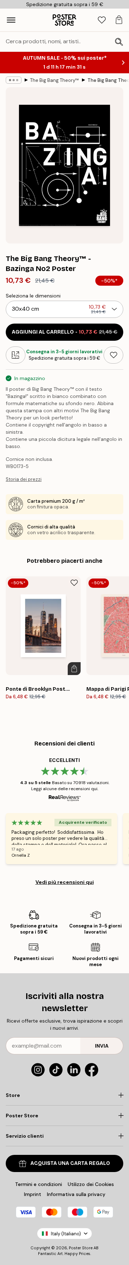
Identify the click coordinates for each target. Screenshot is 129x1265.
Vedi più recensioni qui (64, 882)
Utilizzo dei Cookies (91, 1184)
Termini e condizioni (38, 1184)
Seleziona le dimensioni (33, 295)
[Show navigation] (11, 20)
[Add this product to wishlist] (113, 355)
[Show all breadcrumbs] (14, 80)
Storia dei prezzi (24, 479)
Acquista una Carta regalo (70, 1163)
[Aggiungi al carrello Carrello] (74, 668)
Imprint (32, 1194)
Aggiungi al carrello (65, 332)
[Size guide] (15, 355)
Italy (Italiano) (66, 1234)
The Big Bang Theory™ (54, 80)
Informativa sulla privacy (76, 1194)
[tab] (101, 20)
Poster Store (80, 1247)
